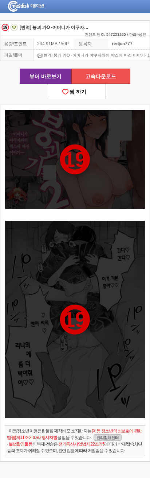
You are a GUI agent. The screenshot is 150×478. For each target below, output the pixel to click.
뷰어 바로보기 (45, 76)
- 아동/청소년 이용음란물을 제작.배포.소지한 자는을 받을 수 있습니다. (74, 434)
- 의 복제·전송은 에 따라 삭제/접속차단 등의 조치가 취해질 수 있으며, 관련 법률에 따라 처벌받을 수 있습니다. (74, 447)
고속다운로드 (101, 76)
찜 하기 (76, 92)
